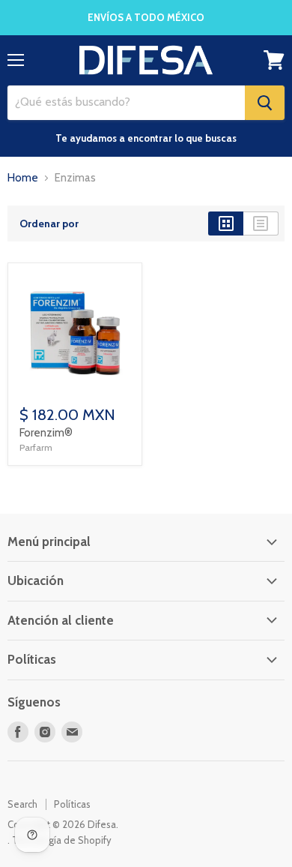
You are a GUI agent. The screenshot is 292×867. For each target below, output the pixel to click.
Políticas (72, 804)
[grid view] (225, 224)
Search (22, 804)
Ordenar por (49, 224)
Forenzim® (46, 433)
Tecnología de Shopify (62, 840)
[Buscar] (265, 103)
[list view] (261, 224)
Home (22, 178)
